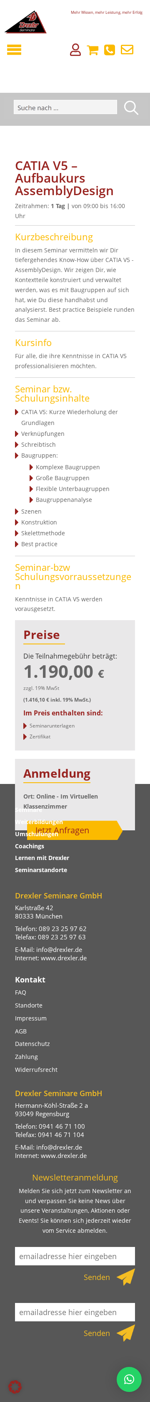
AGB (21, 1031)
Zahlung (26, 1057)
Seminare (28, 810)
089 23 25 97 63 (62, 937)
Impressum (31, 1018)
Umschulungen (36, 834)
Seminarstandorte (41, 870)
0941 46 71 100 (62, 1126)
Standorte (28, 1005)
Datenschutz (32, 1044)
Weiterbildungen (39, 822)
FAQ (20, 992)
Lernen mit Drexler (42, 858)
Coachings (29, 846)
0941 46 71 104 (61, 1134)
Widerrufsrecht (36, 1070)
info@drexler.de (59, 949)
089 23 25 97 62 (63, 928)
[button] (15, 1387)
